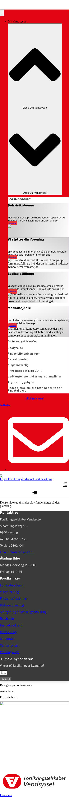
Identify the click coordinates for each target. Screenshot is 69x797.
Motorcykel (7, 639)
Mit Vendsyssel (34, 398)
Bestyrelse (15, 347)
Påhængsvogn (9, 652)
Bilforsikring (8, 632)
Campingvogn (9, 646)
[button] (65, 485)
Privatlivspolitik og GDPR (25, 370)
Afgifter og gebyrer (21, 382)
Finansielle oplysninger (24, 353)
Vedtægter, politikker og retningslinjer (34, 376)
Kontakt (5, 405)
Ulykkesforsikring (12, 605)
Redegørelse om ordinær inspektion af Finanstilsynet (35, 389)
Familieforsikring (11, 585)
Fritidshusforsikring (13, 599)
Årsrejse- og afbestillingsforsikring (23, 612)
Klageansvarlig (18, 365)
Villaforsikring (9, 592)
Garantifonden (18, 359)
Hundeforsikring (11, 625)
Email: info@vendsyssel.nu (17, 552)
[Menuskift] (2, 13)
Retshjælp (7, 619)
